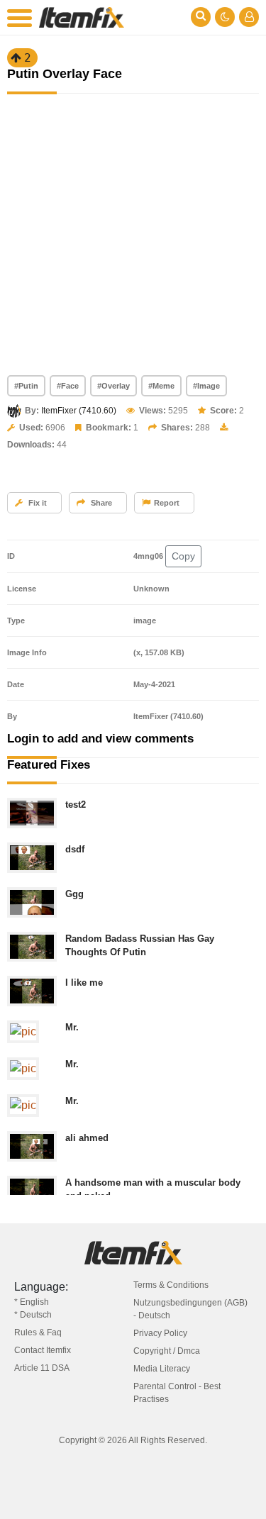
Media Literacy (161, 1369)
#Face (68, 386)
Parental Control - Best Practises (177, 1392)
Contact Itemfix (42, 1350)
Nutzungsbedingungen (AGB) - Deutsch (190, 1309)
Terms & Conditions (171, 1285)
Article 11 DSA (42, 1368)
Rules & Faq (38, 1332)
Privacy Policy (160, 1333)
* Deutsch (33, 1315)
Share (100, 503)
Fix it (36, 503)
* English (31, 1302)
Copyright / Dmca (166, 1351)
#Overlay (113, 386)
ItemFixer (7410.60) (78, 411)
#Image (206, 386)
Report (166, 503)
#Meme (161, 386)
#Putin (26, 386)
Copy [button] (183, 556)
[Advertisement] (133, 235)
